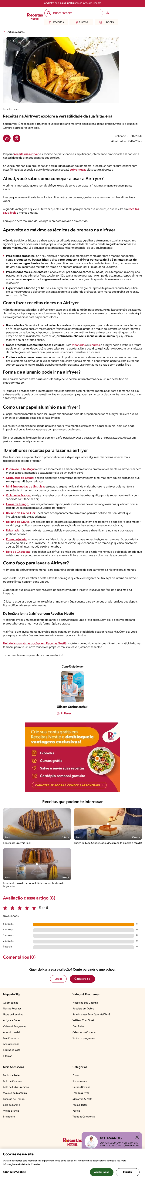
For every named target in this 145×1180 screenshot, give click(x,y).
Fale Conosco (11, 1038)
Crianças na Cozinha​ (84, 1032)
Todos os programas (83, 1038)
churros (95, 345)
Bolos (75, 1075)
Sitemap (7, 1056)
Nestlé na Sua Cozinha (85, 1002)
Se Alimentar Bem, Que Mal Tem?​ (91, 1014)
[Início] (35, 17)
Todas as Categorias (83, 1116)
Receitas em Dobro (83, 1008)
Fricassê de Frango (14, 1099)
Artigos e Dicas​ (11, 1020)
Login (58, 978)
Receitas (58, 22)
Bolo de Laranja (11, 1105)
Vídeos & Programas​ (14, 1026)
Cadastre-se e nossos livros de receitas (72, 3)
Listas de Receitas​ (13, 1014)
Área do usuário (12, 1032)
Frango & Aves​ (80, 1093)
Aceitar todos (101, 1172)
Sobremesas (79, 1081)
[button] (7, 138)
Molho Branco (11, 1110)
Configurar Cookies (14, 1172)
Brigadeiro (9, 1116)
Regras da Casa (11, 1050)
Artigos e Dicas (16, 32)
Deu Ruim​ (78, 1026)
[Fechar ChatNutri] (137, 1137)
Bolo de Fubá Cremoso (16, 1087)
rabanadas (79, 345)
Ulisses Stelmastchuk (72, 707)
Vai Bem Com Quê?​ (83, 1020)
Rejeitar (127, 1172)
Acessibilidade (11, 1044)
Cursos (83, 22)
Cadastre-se (82, 978)
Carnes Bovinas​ (81, 1087)
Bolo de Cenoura (12, 1081)
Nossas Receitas (12, 1008)
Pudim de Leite (11, 1075)
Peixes (76, 1110)
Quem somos (10, 1002)
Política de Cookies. (30, 1164)
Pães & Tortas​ (79, 1105)
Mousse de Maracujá (15, 1093)
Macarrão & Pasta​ (82, 1099)
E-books (109, 22)
